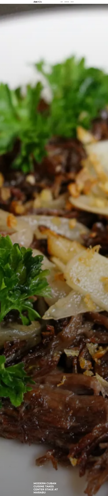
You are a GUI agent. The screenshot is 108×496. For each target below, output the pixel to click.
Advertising (66, 1)
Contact (72, 1)
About (62, 1)
